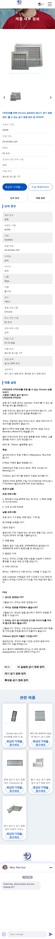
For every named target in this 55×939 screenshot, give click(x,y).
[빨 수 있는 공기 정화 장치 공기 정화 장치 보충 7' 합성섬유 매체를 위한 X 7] (40, 763)
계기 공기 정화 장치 (15, 673)
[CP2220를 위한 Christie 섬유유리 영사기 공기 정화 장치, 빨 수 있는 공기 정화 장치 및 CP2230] (27, 59)
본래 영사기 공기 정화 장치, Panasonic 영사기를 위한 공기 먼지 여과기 (14, 781)
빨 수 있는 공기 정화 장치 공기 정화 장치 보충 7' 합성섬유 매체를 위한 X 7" (40, 781)
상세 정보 (14, 198)
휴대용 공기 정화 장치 (16, 680)
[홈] (27, 860)
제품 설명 (40, 198)
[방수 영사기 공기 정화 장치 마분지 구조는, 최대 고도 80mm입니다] (14, 809)
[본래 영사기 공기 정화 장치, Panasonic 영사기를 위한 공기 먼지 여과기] (14, 763)
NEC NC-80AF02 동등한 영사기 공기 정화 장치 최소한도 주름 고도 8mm (40, 735)
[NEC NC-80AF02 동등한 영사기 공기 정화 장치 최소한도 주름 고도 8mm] (40, 717)
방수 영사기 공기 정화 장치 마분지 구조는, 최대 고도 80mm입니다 (14, 828)
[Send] (50, 934)
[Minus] (51, 867)
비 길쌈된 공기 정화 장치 (31, 667)
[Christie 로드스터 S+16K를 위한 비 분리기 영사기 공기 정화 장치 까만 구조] (14, 717)
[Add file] (4, 934)
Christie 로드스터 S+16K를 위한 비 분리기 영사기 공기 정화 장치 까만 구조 (14, 735)
